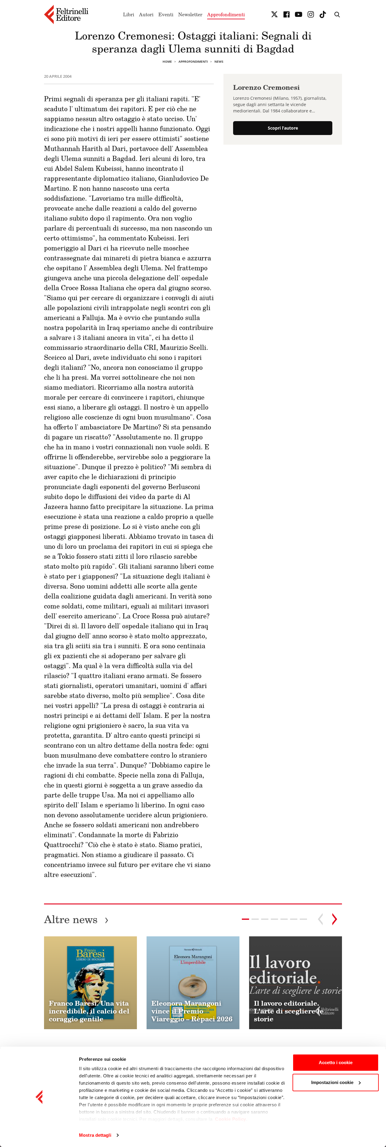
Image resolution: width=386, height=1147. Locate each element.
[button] (255, 919)
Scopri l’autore (283, 128)
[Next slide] (334, 919)
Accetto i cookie (336, 1062)
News (218, 61)
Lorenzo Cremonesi (266, 87)
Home (167, 61)
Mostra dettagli (95, 1135)
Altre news (76, 919)
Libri (128, 14)
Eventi (165, 14)
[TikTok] (322, 14)
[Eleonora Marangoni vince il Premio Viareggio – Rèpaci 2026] (193, 983)
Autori (146, 14)
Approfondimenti (226, 14)
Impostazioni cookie (332, 1082)
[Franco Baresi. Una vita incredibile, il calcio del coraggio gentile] (90, 983)
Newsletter (190, 14)
